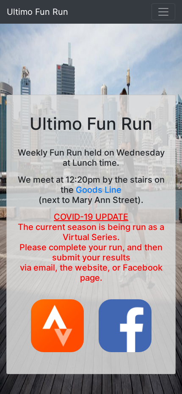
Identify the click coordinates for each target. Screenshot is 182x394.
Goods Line (98, 190)
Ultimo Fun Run (37, 12)
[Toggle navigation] (163, 11)
